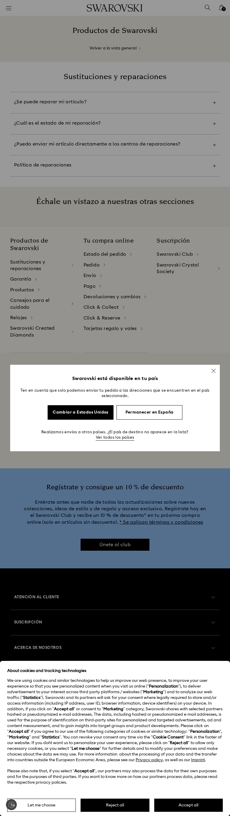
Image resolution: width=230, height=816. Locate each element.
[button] (213, 371)
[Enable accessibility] (11, 804)
